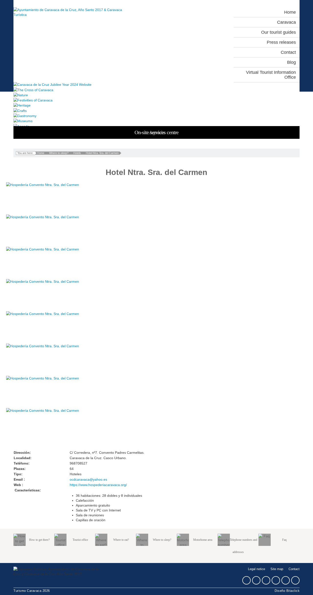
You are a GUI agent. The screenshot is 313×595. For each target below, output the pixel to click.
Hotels (77, 152)
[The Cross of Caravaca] (156, 89)
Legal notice (256, 569)
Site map (276, 569)
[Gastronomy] (156, 115)
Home (40, 152)
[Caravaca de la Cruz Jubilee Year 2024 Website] (156, 84)
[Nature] (156, 94)
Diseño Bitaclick (287, 591)
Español (195, 12)
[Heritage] (156, 105)
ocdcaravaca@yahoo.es (88, 479)
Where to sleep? (58, 152)
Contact (294, 569)
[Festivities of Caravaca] (156, 100)
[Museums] (156, 120)
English (216, 12)
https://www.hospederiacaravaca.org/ (98, 485)
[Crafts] (156, 110)
